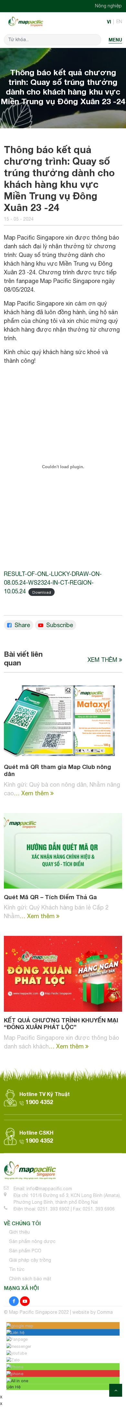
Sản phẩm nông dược (32, 1241)
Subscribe (59, 625)
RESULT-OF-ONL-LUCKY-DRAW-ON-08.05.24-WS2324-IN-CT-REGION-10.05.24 (53, 583)
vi (109, 21)
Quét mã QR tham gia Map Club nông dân (57, 770)
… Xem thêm (32, 793)
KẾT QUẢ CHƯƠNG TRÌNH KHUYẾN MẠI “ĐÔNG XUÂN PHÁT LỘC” (61, 1024)
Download (41, 592)
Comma (105, 1312)
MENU (115, 39)
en (119, 21)
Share (21, 625)
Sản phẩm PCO (25, 1250)
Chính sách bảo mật (30, 1278)
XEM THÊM (103, 659)
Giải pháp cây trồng (30, 1260)
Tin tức (17, 1269)
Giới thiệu (19, 1232)
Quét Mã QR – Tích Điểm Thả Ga (50, 896)
